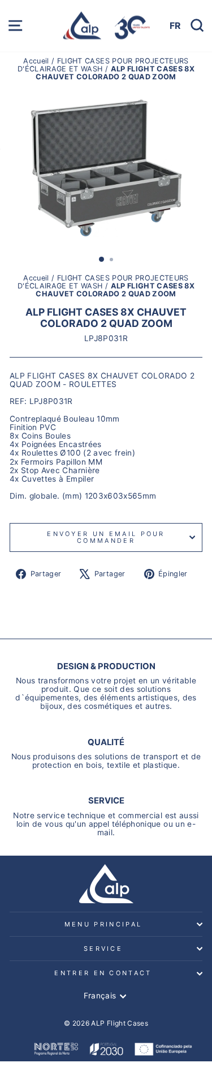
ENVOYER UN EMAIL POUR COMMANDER (106, 537)
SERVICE (103, 949)
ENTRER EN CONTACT (103, 973)
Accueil (37, 61)
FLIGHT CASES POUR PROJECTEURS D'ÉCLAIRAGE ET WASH (103, 65)
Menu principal (103, 924)
